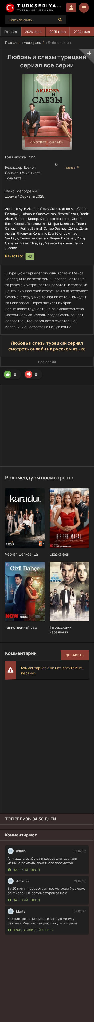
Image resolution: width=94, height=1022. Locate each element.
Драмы (11, 196)
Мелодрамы (32, 42)
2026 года (33, 31)
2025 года (58, 31)
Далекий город (26, 870)
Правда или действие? (33, 930)
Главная (10, 31)
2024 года (82, 31)
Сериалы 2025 (32, 196)
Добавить (75, 655)
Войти (71, 7)
